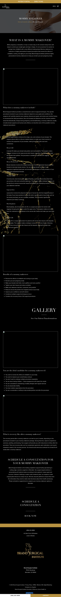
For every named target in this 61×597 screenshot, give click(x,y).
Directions (38, 1)
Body (30, 22)
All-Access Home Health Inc (39, 589)
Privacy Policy (28, 585)
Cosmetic (25, 22)
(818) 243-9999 (30, 530)
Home (19, 22)
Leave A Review (30, 536)
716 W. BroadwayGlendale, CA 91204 (30, 570)
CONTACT (46, 595)
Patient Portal (24, 1)
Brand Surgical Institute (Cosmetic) (23, 589)
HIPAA (34, 585)
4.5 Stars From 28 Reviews (30, 533)
